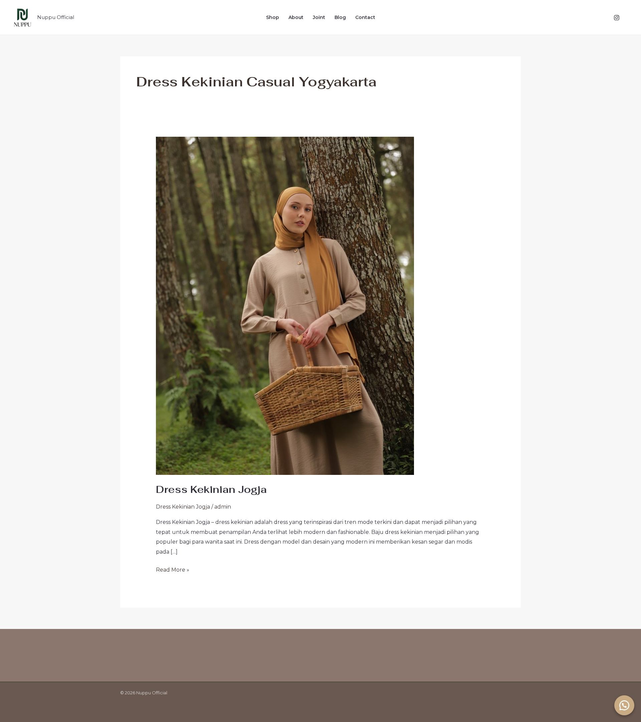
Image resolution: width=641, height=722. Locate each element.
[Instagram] (617, 18)
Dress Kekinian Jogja (211, 489)
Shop (272, 17)
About (295, 17)
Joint (319, 17)
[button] (624, 705)
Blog (340, 17)
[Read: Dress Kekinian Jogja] (285, 305)
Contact (365, 17)
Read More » (172, 569)
